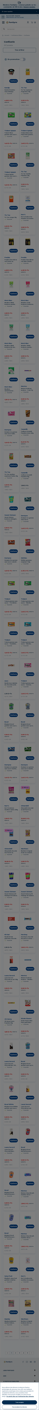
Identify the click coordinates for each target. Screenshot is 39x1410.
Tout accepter (19, 1402)
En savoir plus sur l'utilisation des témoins (20, 1396)
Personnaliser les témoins (19, 1407)
